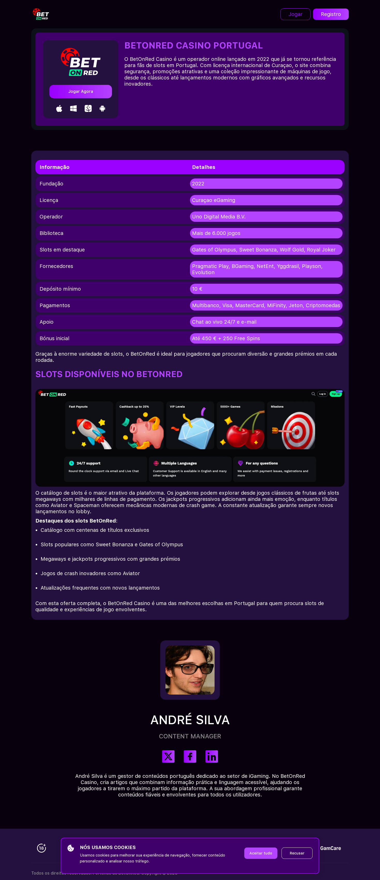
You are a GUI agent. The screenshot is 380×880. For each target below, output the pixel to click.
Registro (331, 14)
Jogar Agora (80, 91)
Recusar (297, 853)
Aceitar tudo (260, 853)
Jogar (295, 14)
